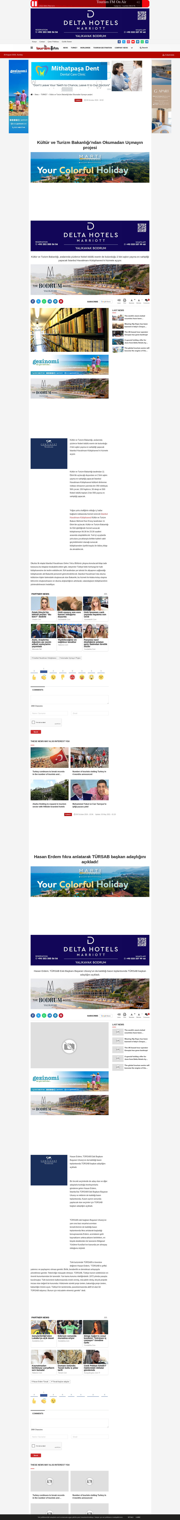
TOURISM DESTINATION (102, 48)
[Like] (34, 673)
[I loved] (53, 673)
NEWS (65, 48)
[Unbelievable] (91, 673)
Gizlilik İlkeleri (67, 42)
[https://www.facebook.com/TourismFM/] (119, 41)
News (37, 94)
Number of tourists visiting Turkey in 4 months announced (89, 773)
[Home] (32, 95)
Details (130, 1517)
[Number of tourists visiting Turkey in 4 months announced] (89, 757)
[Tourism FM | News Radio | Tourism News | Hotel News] (47, 47)
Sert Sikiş (35, 1310)
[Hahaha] (81, 673)
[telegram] (50, 301)
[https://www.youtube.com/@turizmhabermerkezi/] (133, 41)
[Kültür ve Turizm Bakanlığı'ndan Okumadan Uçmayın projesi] (70, 330)
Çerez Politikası (53, 42)
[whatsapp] (44, 301)
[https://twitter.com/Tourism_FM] (123, 41)
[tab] (38, 690)
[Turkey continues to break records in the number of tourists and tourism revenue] (50, 757)
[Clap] (43, 673)
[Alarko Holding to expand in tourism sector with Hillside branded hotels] (50, 790)
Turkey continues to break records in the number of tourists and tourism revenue (49, 773)
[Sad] (101, 673)
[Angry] (72, 673)
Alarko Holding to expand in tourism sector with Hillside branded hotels (49, 805)
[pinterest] (61, 301)
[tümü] (131, 48)
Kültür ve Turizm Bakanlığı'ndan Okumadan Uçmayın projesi (71, 94)
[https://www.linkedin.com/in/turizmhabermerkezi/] (137, 41)
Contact (42, 42)
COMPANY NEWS (121, 48)
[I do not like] (62, 673)
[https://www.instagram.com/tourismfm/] (128, 41)
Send (36, 732)
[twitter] (38, 301)
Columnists (169, 55)
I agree (138, 1517)
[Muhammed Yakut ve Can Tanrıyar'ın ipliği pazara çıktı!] (89, 790)
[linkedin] (55, 301)
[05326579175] (142, 41)
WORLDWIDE (85, 48)
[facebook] (33, 301)
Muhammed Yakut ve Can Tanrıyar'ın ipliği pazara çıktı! (89, 805)
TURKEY (74, 48)
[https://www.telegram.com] (146, 41)
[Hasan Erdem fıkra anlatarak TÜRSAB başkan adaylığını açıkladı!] (70, 1048)
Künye (34, 42)
